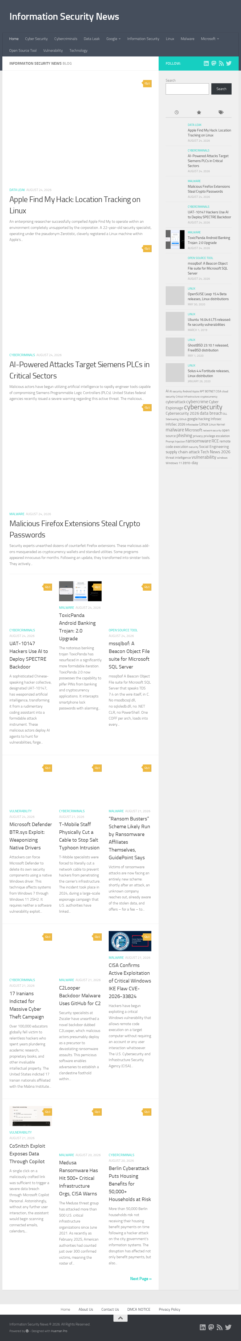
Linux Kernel (217, 424)
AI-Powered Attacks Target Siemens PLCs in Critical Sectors (208, 161)
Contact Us (110, 1309)
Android (187, 391)
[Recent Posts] (177, 113)
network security (212, 430)
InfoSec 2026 (175, 424)
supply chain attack (183, 452)
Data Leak (92, 38)
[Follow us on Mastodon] (214, 63)
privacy (198, 436)
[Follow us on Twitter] (229, 63)
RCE (215, 441)
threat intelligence (178, 458)
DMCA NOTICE (138, 1309)
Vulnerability (53, 50)
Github (183, 419)
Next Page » (141, 1278)
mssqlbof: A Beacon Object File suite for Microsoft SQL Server (208, 268)
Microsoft (208, 38)
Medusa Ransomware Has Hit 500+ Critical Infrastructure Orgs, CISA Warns (78, 1178)
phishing (184, 435)
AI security (175, 391)
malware (175, 430)
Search (171, 80)
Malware (187, 38)
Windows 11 (174, 463)
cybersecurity (203, 407)
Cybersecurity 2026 (182, 413)
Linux (170, 38)
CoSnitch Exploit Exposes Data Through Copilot (27, 1154)
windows (222, 457)
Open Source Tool (23, 50)
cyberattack (175, 401)
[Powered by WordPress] (27, 1331)
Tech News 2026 (215, 452)
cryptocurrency (208, 396)
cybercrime (197, 401)
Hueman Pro (59, 1331)
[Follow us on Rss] (221, 63)
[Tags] (221, 113)
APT (202, 391)
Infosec (216, 419)
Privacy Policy (169, 1309)
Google (111, 38)
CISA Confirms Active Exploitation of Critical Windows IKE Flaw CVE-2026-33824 (130, 980)
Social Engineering (214, 446)
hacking (204, 419)
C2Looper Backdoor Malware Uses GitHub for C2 (80, 996)
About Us (86, 1309)
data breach (211, 413)
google (192, 419)
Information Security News (64, 16)
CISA (218, 391)
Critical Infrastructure (188, 396)
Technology (78, 50)
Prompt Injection (175, 441)
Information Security (143, 38)
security (193, 447)
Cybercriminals (65, 38)
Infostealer (192, 424)
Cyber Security (36, 38)
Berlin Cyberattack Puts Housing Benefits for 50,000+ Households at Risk (130, 1183)
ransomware (198, 441)
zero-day (190, 463)
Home (14, 38)
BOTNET (210, 391)
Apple (195, 391)
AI (167, 391)
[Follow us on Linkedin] (206, 63)
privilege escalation (217, 436)
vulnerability (204, 457)
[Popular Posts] (198, 113)
